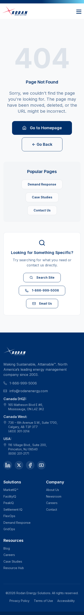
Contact (51, 509)
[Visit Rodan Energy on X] (19, 465)
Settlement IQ (12, 509)
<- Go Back (42, 144)
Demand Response (42, 184)
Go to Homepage (46, 128)
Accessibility (66, 601)
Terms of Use (43, 601)
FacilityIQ (9, 496)
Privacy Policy (19, 601)
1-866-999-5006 (45, 290)
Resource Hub (13, 568)
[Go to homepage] (15, 11)
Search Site (45, 277)
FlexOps (9, 516)
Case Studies (42, 197)
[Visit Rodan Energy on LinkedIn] (7, 465)
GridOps (9, 529)
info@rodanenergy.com (28, 391)
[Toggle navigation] (78, 11)
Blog (6, 548)
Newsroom (53, 496)
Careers (52, 503)
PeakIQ (8, 503)
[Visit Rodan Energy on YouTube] (41, 465)
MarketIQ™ (10, 490)
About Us (52, 490)
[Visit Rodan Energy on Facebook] (30, 465)
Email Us (45, 303)
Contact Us (42, 210)
